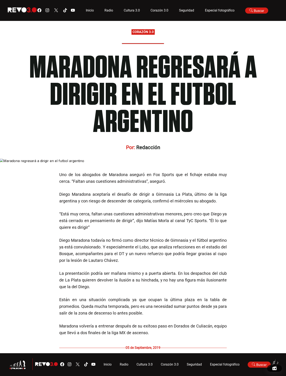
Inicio (90, 10)
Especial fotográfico (219, 10)
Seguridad (186, 10)
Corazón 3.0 (159, 10)
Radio (108, 10)
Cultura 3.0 (132, 10)
